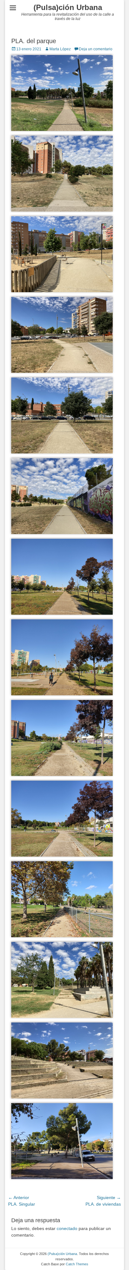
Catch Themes (77, 1264)
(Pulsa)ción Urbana (68, 7)
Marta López (60, 49)
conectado (67, 1228)
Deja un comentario (95, 49)
